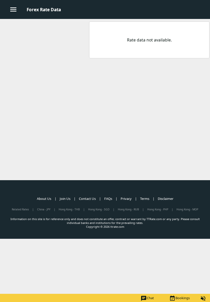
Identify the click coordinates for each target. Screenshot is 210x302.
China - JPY (43, 209)
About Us (44, 198)
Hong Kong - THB (69, 209)
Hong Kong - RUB (128, 209)
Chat (147, 298)
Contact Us (87, 198)
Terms (144, 198)
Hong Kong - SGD (99, 209)
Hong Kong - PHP (157, 209)
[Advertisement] (44, 56)
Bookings (179, 298)
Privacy (126, 198)
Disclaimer (165, 198)
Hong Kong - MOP (187, 209)
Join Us (65, 198)
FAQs (108, 198)
